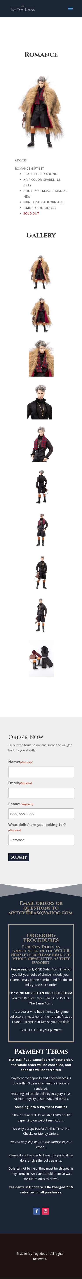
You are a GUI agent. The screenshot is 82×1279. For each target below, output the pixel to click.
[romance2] (41, 290)
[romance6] (41, 547)
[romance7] (41, 504)
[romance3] (41, 332)
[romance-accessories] (41, 676)
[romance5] (41, 590)
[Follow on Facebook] (36, 1211)
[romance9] (41, 461)
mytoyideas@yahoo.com (40, 913)
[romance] (41, 418)
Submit (18, 857)
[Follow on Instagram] (45, 1211)
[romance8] (41, 375)
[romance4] (41, 633)
